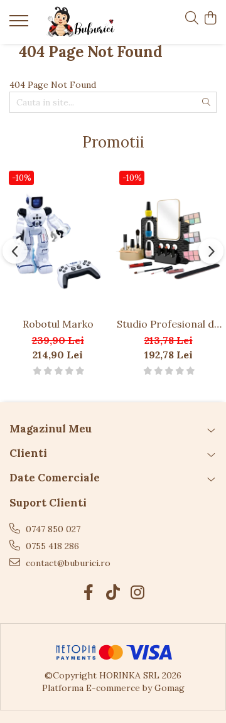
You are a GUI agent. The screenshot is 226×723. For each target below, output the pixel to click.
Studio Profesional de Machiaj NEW (168, 324)
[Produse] (20, 24)
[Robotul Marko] (58, 238)
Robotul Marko (58, 324)
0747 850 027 (51, 529)
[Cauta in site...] (191, 18)
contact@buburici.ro (66, 563)
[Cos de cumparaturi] (210, 18)
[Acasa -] (81, 22)
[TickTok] (113, 593)
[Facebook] (89, 593)
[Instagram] (138, 593)
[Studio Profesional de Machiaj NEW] (168, 238)
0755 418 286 (51, 546)
